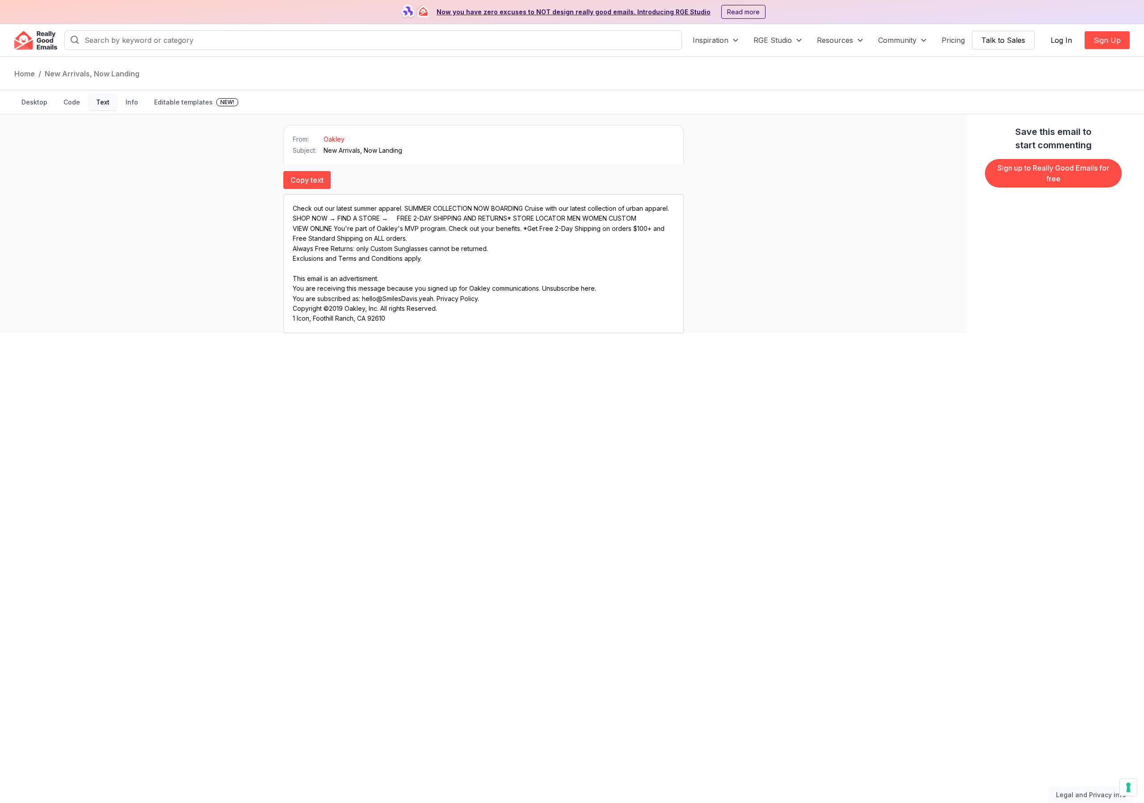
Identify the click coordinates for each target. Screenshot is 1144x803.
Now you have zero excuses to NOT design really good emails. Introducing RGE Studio (574, 12)
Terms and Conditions (370, 258)
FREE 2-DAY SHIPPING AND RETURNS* (455, 218)
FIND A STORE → (363, 218)
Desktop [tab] (34, 102)
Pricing (953, 40)
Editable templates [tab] (194, 102)
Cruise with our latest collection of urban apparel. (597, 208)
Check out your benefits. (485, 228)
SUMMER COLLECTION (439, 208)
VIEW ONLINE (312, 228)
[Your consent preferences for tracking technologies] (1128, 787)
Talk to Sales (1003, 40)
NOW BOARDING (499, 208)
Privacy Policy (457, 298)
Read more (743, 12)
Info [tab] (132, 102)
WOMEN (594, 218)
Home (24, 73)
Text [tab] (102, 102)
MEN (573, 218)
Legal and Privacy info (1091, 795)
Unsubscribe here (568, 288)
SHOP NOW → (315, 218)
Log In (1061, 40)
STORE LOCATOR (539, 218)
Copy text (307, 180)
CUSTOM (622, 218)
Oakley (334, 139)
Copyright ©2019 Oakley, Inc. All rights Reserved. (365, 308)
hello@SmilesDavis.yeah (397, 298)
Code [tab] (71, 102)
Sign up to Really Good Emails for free (1053, 173)
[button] (716, 40)
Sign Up (1107, 40)
